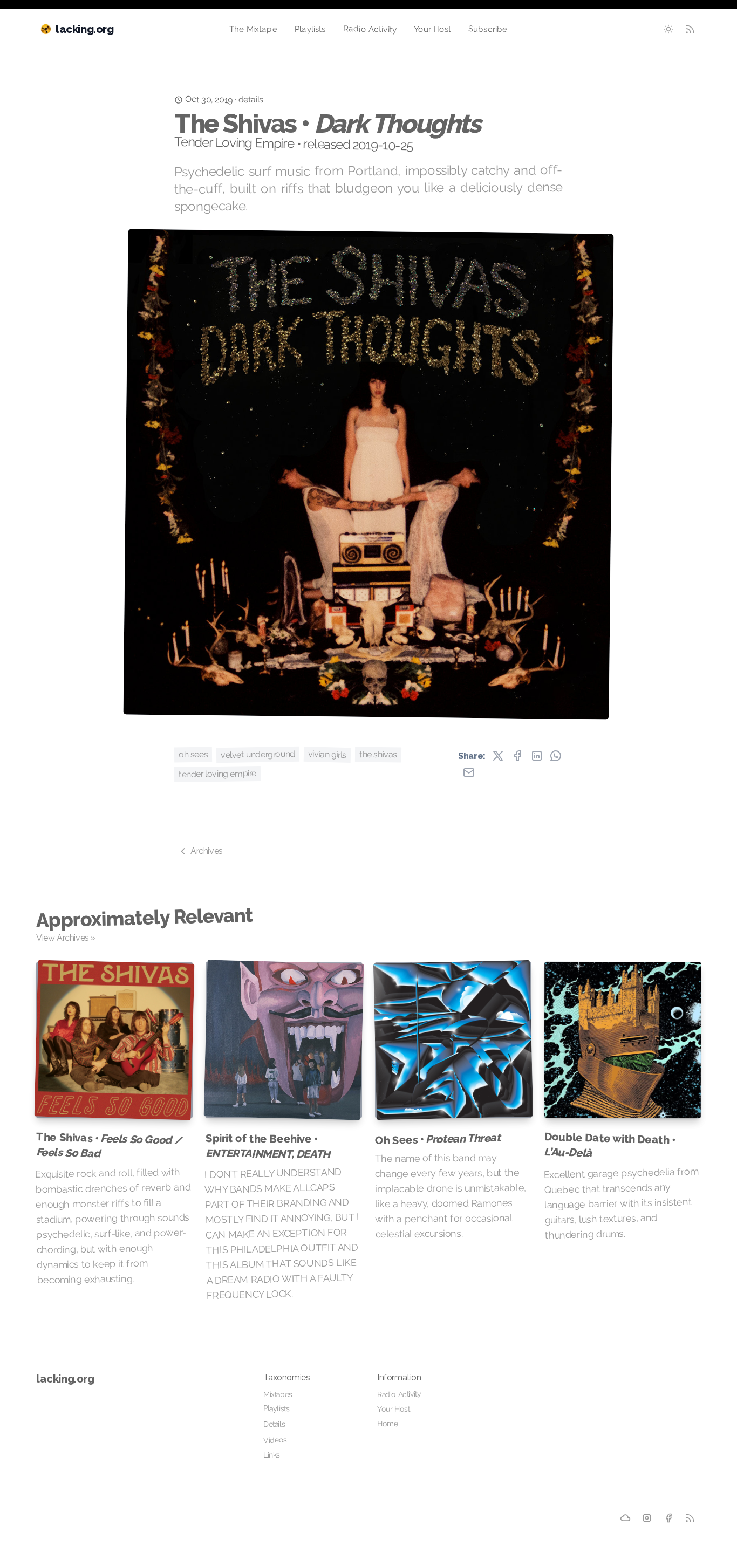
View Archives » (65, 938)
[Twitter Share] (498, 755)
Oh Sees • (438, 1139)
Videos (275, 1440)
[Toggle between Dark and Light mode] (668, 29)
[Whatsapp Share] (555, 755)
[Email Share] (468, 772)
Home (387, 1423)
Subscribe (488, 29)
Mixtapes (277, 1394)
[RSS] (690, 1518)
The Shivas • (109, 1145)
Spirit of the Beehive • (268, 1146)
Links (271, 1455)
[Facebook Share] (517, 755)
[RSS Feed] (690, 29)
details (250, 99)
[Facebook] (668, 1518)
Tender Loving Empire (217, 773)
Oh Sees (193, 754)
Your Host (433, 29)
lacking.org (65, 1378)
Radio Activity (370, 29)
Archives (206, 851)
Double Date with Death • (609, 1144)
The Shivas (378, 754)
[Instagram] (647, 1518)
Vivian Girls (327, 754)
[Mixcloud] (625, 1518)
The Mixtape (253, 29)
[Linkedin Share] (536, 755)
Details (274, 1424)
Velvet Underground (258, 754)
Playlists (310, 29)
